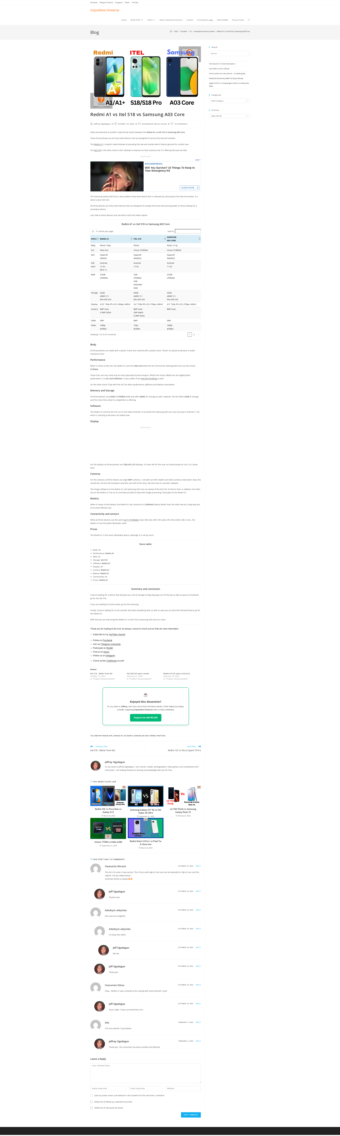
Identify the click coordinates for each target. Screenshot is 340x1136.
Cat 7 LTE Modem (131, 520)
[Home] (171, 31)
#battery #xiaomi (101, 736)
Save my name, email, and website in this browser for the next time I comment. (129, 1095)
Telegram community (111, 644)
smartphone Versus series (154, 124)
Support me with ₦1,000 (146, 717)
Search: (171, 231)
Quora (106, 652)
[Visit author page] (95, 765)
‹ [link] (185, 334)
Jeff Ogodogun (117, 891)
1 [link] (189, 334)
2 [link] (194, 334)
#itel (111, 736)
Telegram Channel (106, 2)
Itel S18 (97, 150)
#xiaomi (117, 736)
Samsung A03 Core (141, 736)
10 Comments (181, 124)
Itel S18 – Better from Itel (101, 673)
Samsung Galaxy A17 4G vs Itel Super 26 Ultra (145, 811)
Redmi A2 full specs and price (176, 673)
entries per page (105, 231)
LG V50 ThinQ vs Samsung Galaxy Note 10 (183, 810)
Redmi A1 (98, 144)
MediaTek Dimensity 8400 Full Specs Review (226, 78)
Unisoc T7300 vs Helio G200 (108, 842)
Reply (198, 866)
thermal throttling (149, 378)
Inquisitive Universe (104, 10)
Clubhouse (112, 661)
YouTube (135, 2)
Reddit (110, 648)
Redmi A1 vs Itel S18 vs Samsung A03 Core (233, 31)
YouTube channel (117, 634)
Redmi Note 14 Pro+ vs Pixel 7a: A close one (146, 843)
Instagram (119, 2)
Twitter (127, 2)
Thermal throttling (157, 736)
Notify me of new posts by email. (108, 1108)
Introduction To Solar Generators (222, 64)
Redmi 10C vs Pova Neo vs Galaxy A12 (108, 810)
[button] (98, 238)
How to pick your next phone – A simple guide (227, 73)
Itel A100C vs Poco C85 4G (219, 68)
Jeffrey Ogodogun (102, 124)
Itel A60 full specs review (138, 673)
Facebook (93, 2)
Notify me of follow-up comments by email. (113, 1102)
